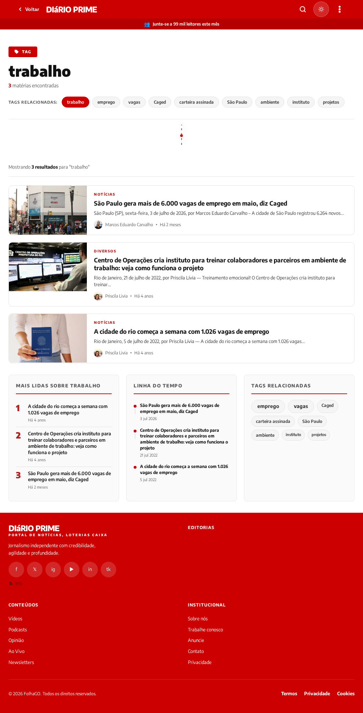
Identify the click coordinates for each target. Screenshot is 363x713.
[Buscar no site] (303, 9)
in (90, 569)
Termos (289, 693)
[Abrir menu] (339, 9)
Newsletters (21, 662)
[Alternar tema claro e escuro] (321, 9)
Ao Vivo (16, 651)
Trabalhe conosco (205, 629)
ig (53, 569)
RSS (18, 583)
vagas (134, 102)
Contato (196, 651)
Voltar (32, 9)
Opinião (16, 640)
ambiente (270, 102)
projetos (331, 102)
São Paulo (237, 102)
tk (108, 569)
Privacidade (200, 662)
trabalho (75, 102)
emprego (106, 102)
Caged (160, 102)
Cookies (345, 693)
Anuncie (196, 640)
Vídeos (15, 618)
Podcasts (18, 629)
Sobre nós (198, 618)
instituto (300, 102)
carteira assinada (196, 102)
